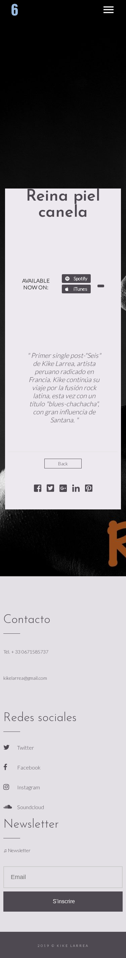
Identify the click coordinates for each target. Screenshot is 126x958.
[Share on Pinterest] (88, 489)
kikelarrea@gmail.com (25, 678)
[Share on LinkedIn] (76, 489)
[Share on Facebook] (37, 489)
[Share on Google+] (63, 489)
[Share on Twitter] (50, 489)
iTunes (80, 289)
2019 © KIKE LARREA (63, 946)
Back (63, 463)
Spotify (80, 278)
